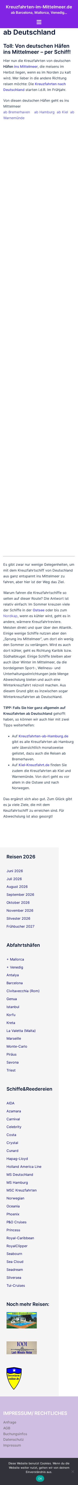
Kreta (10, 1023)
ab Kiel (62, 112)
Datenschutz (13, 1439)
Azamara (13, 1111)
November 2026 (19, 910)
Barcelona (14, 983)
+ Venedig (14, 967)
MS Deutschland (19, 1174)
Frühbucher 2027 (20, 926)
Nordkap (10, 616)
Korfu (10, 1015)
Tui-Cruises (15, 1285)
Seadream (14, 1269)
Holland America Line (23, 1166)
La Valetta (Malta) (21, 1030)
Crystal (12, 1143)
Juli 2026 (14, 879)
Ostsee (38, 610)
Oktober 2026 (18, 902)
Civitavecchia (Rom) (23, 991)
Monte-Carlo (16, 1046)
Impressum (12, 1445)
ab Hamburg (44, 112)
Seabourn (14, 1253)
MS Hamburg (17, 1182)
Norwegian (15, 1198)
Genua (11, 999)
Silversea (13, 1277)
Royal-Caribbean (20, 1238)
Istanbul (12, 1007)
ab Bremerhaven (16, 112)
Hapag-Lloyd (17, 1158)
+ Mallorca (15, 959)
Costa (11, 1135)
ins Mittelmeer (26, 66)
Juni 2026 (14, 871)
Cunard (12, 1150)
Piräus (11, 1054)
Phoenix (13, 1214)
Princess (13, 1230)
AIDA (10, 1103)
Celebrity (13, 1127)
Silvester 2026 (18, 918)
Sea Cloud (14, 1261)
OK (40, 1478)
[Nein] (72, 1471)
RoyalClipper (17, 1246)
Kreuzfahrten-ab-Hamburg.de (43, 736)
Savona (12, 1062)
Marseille (13, 1038)
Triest (11, 1070)
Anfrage (9, 1422)
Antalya (12, 975)
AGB (6, 1428)
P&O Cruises (16, 1222)
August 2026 (17, 886)
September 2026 (20, 894)
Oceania (13, 1206)
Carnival (13, 1119)
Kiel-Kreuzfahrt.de (34, 765)
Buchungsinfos (15, 1434)
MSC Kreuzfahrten (21, 1190)
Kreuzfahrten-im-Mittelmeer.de (39, 6)
